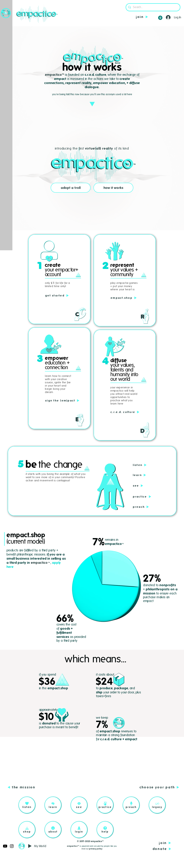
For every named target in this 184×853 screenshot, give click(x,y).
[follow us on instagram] (11, 846)
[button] (6, 13)
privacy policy (95, 849)
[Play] (29, 846)
